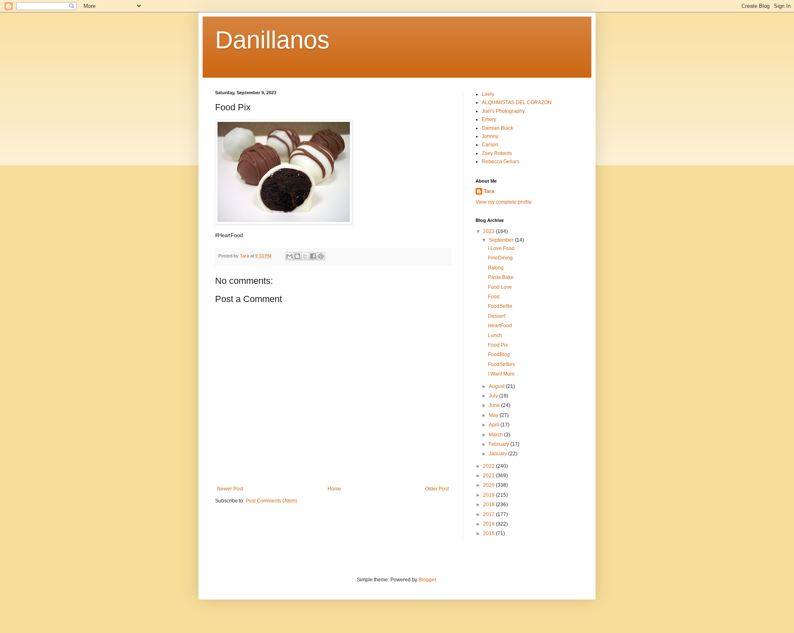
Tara (489, 191)
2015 (489, 533)
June (495, 405)
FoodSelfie (500, 306)
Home (334, 489)
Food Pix (498, 345)
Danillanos (272, 40)
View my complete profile (504, 202)
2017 (489, 514)
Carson (490, 145)
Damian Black (497, 128)
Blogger (427, 580)
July (494, 396)
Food (494, 297)
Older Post (437, 489)
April (494, 425)
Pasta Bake (501, 277)
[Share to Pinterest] (321, 256)
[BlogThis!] (297, 256)
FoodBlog (499, 354)
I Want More (501, 374)
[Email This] (289, 256)
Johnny (490, 136)
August (497, 386)
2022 (489, 466)
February (499, 444)
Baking (496, 268)
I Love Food (501, 248)
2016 (489, 524)
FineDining (500, 258)
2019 (489, 495)
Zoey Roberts (497, 153)
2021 (489, 475)
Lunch (495, 335)
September (502, 240)
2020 (489, 485)
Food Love (500, 287)
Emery (489, 119)
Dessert (496, 316)
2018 (489, 504)
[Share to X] (305, 256)
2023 (489, 231)
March (496, 435)
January (498, 454)
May (494, 415)
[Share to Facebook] (313, 256)
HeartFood (500, 325)
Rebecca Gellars (500, 161)
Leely (488, 94)
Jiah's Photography (503, 111)
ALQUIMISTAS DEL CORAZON (517, 102)
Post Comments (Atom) (271, 501)
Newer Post (230, 489)
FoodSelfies (501, 364)
